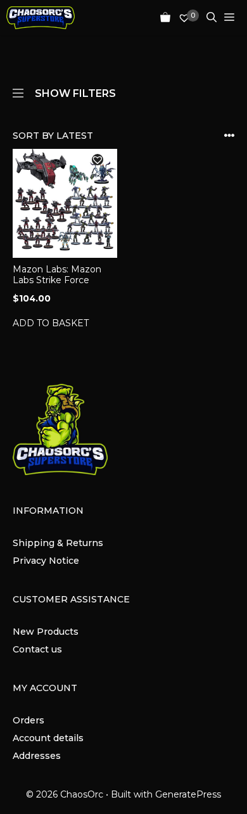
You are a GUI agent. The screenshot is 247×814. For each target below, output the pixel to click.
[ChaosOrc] (40, 17)
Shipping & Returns (58, 543)
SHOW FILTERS (75, 92)
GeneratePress (188, 794)
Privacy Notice (46, 560)
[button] (97, 159)
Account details (48, 738)
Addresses (37, 755)
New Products (46, 631)
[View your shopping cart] (161, 17)
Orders (28, 720)
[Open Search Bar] (208, 17)
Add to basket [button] (51, 323)
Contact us (37, 649)
